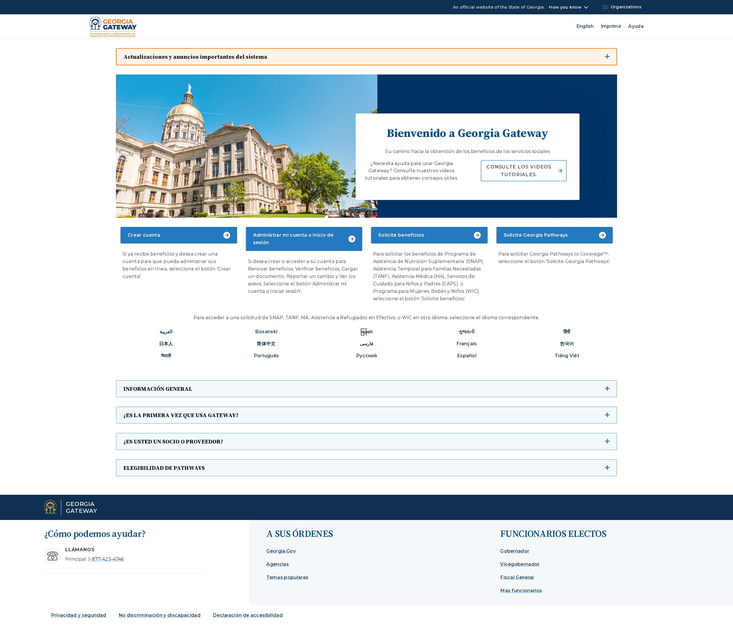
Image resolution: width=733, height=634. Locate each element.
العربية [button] (166, 331)
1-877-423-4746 (106, 559)
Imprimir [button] (611, 26)
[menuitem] (607, 26)
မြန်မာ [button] (366, 331)
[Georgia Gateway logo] (113, 27)
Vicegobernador (519, 564)
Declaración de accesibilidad (248, 615)
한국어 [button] (567, 343)
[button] (366, 56)
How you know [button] (565, 7)
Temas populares (287, 577)
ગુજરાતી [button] (467, 331)
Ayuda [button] (636, 26)
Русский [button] (366, 355)
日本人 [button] (166, 343)
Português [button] (266, 355)
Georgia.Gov (281, 551)
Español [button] (466, 355)
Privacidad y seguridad (78, 615)
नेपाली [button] (166, 355)
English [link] (585, 26)
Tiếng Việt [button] (567, 355)
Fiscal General (517, 577)
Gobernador (514, 551)
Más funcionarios (521, 590)
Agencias (277, 564)
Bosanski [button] (266, 331)
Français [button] (466, 343)
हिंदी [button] (567, 331)
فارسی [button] (366, 343)
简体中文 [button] (266, 343)
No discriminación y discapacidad (159, 615)
